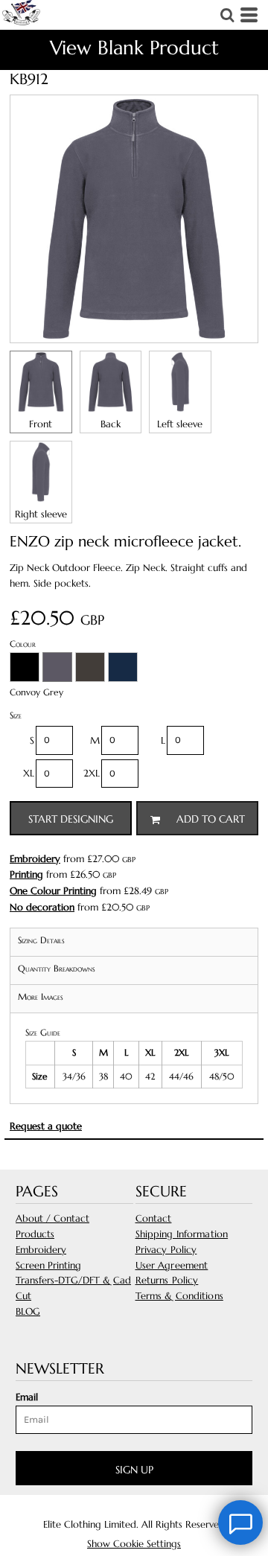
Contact (153, 1218)
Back (110, 424)
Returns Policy (167, 1280)
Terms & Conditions (179, 1295)
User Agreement (171, 1265)
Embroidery (35, 858)
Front (40, 424)
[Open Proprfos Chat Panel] (240, 1522)
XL (28, 773)
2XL (91, 773)
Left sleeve (179, 424)
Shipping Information (182, 1234)
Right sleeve (41, 514)
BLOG (28, 1311)
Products (35, 1234)
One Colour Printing (53, 890)
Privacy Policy (166, 1249)
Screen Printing (48, 1265)
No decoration (42, 907)
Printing (26, 874)
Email (27, 1397)
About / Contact (52, 1218)
